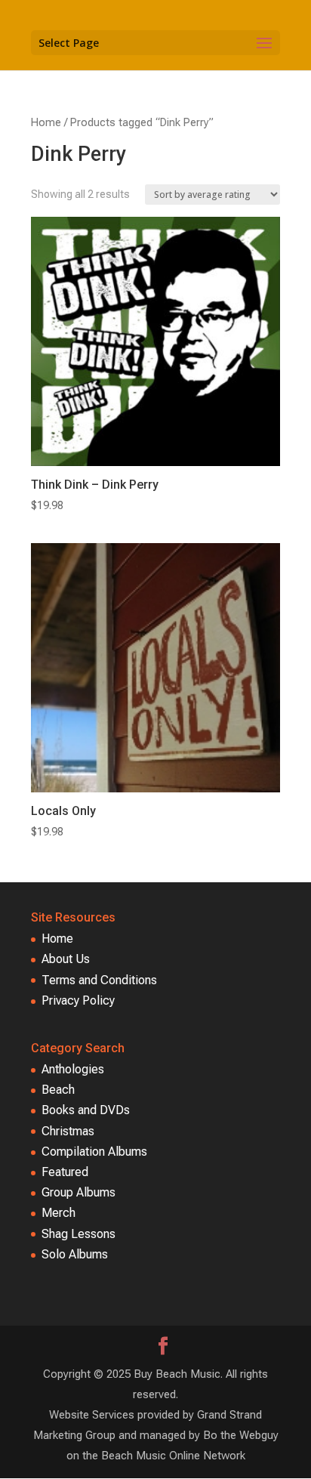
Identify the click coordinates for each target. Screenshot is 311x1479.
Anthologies (73, 1069)
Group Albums (78, 1192)
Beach (58, 1089)
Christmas (68, 1131)
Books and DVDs (86, 1110)
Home (46, 122)
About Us (66, 959)
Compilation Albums (94, 1151)
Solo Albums (75, 1254)
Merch (58, 1213)
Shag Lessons (78, 1234)
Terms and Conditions (99, 980)
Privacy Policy (78, 1000)
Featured (65, 1172)
